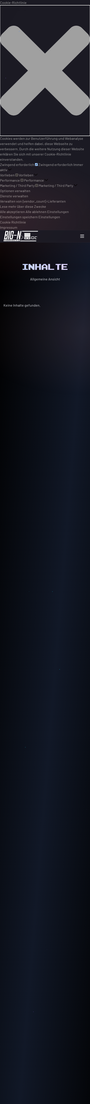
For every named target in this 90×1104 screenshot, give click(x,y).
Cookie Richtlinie (13, 222)
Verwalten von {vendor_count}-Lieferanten (33, 201)
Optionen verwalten (15, 191)
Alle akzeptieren (12, 212)
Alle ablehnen (36, 212)
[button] (45, 70)
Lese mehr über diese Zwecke (23, 206)
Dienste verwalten (14, 196)
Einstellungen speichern (19, 217)
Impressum (8, 227)
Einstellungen (58, 212)
